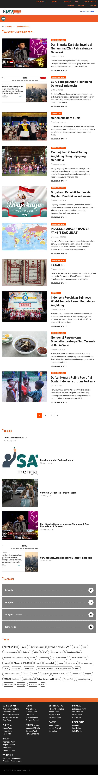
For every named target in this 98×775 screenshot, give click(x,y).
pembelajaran (86, 663)
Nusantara (40, 2)
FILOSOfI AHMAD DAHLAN (58, 647)
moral (38, 663)
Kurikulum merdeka (78, 658)
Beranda (8, 27)
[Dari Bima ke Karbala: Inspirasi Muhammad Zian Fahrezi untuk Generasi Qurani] (20, 525)
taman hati (8, 684)
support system (84, 679)
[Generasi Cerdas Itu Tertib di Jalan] (20, 493)
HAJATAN (54, 2)
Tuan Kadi (33, 684)
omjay (61, 663)
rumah (34, 674)
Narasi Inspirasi (47, 458)
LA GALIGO (58, 265)
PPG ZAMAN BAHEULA (15, 437)
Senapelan (76, 674)
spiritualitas (28, 679)
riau (26, 674)
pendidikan (29, 668)
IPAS (45, 652)
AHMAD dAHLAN (11, 647)
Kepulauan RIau (73, 652)
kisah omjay (44, 658)
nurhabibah (49, 663)
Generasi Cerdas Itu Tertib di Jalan (58, 492)
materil (7, 663)
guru (84, 647)
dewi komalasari (37, 647)
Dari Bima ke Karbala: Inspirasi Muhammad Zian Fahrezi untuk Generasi (71, 48)
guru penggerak (10, 652)
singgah (88, 674)
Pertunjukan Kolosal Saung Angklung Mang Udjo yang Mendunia (69, 156)
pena (6, 668)
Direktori (67, 2)
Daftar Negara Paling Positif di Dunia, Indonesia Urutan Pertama (73, 379)
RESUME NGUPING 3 (12, 674)
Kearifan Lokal (57, 652)
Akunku (81, 6)
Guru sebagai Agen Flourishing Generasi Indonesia (71, 83)
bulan (24, 647)
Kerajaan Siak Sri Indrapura (15, 658)
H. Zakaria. (25, 652)
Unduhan (71, 6)
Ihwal (77, 2)
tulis (43, 684)
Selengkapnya (57, 70)
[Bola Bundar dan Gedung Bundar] (20, 460)
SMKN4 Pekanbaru (11, 679)
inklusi (36, 652)
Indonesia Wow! (23, 27)
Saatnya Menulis (89, 2)
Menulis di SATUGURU (23, 663)
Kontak (93, 6)
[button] (3, 18)
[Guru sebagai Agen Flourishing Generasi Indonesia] (20, 558)
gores (76, 647)
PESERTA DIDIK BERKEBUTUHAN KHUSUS (54, 668)
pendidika (16, 668)
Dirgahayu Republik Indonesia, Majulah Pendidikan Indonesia (71, 194)
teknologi (21, 684)
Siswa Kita (56, 113)
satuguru (45, 674)
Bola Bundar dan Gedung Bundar (57, 460)
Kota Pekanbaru (59, 658)
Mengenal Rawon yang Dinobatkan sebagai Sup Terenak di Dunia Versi (73, 341)
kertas (32, 658)
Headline (55, 293)
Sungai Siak (68, 679)
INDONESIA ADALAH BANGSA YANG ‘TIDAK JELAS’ (70, 230)
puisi (77, 668)
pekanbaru (72, 663)
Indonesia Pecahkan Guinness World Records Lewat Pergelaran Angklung (73, 301)
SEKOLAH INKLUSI (60, 674)
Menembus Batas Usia (66, 118)
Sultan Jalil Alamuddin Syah (48, 679)
